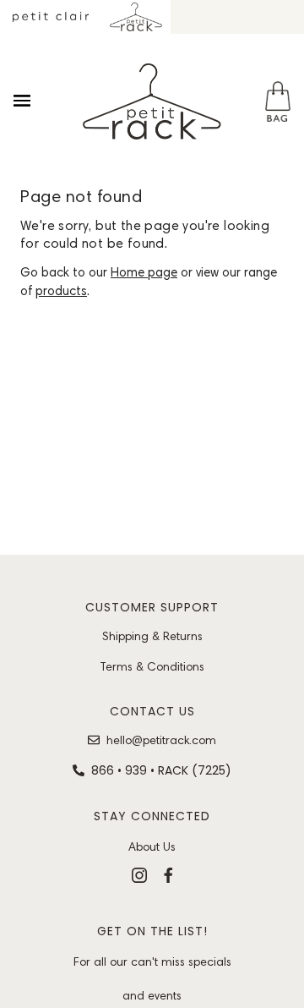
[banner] (152, 101)
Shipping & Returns (152, 636)
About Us (152, 846)
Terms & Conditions (152, 666)
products (61, 291)
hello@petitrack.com (161, 740)
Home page (144, 272)
